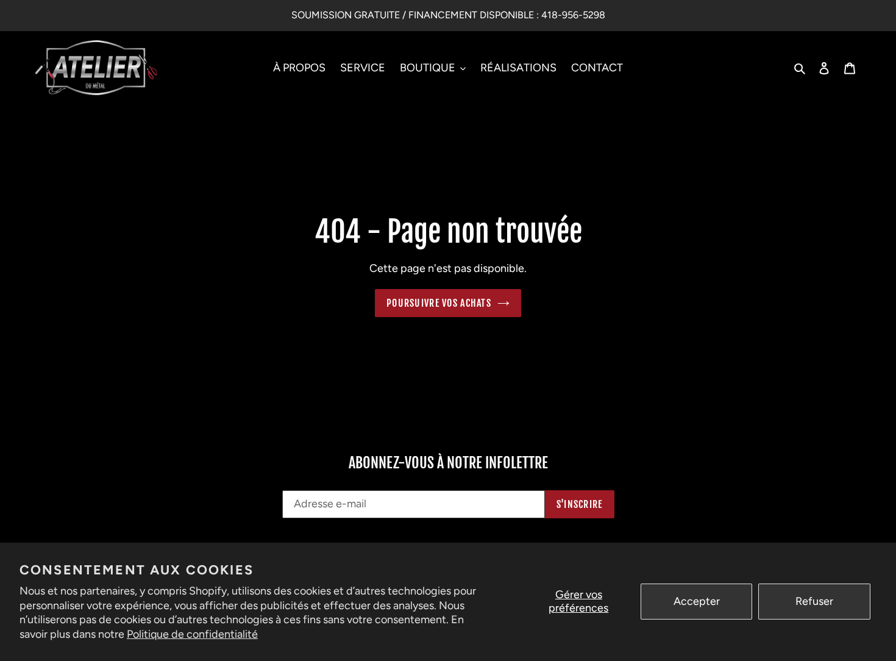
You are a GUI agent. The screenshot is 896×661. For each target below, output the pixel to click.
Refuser (814, 601)
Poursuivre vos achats (438, 303)
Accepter (697, 601)
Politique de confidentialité (192, 634)
